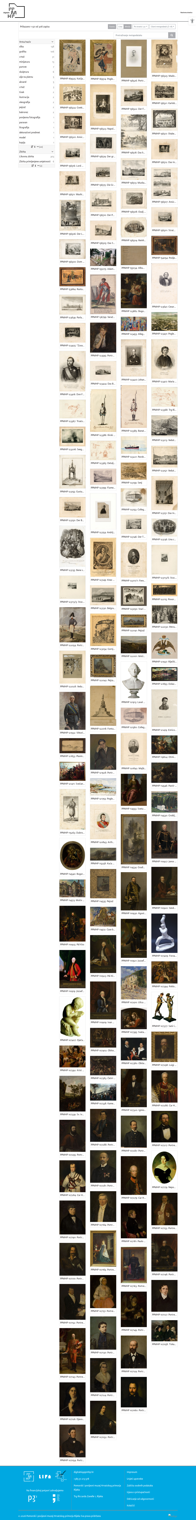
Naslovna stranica (186, 12)
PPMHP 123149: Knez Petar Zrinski (103, 579)
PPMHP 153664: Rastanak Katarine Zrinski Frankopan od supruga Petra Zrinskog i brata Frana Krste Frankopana (73, 289)
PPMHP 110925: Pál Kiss (72, 944)
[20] (41, 146)
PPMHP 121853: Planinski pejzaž (73, 756)
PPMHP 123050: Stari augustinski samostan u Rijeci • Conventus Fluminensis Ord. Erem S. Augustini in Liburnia (134, 608)
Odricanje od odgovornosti (140, 1498)
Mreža (127, 26)
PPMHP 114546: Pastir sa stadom (164, 785)
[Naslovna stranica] (13, 10)
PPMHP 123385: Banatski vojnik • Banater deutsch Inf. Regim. (134, 430)
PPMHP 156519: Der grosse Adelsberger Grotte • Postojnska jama (103, 156)
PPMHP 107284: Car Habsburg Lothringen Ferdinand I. (73, 1195)
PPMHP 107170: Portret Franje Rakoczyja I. (73, 1278)
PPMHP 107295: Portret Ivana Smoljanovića (73, 1154)
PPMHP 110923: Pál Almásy (103, 975)
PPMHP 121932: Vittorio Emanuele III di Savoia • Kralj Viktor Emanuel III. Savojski (73, 732)
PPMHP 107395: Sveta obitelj (134, 1032)
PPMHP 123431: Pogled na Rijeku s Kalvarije (164, 333)
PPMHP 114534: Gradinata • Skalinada (134, 867)
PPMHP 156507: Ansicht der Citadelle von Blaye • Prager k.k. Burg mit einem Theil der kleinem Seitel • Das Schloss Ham (164, 201)
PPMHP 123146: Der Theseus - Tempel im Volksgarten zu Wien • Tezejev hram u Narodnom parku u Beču (134, 536)
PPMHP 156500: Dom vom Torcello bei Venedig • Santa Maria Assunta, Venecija (73, 261)
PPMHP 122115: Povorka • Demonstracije (164, 599)
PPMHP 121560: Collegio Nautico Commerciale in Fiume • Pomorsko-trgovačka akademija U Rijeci (134, 727)
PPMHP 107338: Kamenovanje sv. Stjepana (103, 1103)
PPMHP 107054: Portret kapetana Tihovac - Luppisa (73, 1460)
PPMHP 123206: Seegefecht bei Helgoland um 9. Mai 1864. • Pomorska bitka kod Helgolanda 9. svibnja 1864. (73, 449)
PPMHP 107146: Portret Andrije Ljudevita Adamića (164, 1274)
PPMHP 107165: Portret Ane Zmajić (103, 1269)
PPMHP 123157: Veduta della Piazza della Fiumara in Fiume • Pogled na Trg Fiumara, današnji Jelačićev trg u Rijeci (164, 470)
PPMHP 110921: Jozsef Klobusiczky (134, 960)
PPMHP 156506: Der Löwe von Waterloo (73, 233)
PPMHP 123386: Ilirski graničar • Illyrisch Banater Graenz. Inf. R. (103, 435)
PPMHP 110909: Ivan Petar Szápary (103, 1022)
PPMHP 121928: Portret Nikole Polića (103, 772)
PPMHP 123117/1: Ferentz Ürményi (134, 580)
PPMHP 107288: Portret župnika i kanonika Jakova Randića (103, 1144)
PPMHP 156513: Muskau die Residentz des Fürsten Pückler (134, 182)
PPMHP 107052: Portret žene (103, 1437)
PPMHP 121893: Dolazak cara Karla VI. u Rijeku (164, 683)
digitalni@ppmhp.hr (84, 1472)
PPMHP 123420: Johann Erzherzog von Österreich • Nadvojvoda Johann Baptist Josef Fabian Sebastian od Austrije (134, 379)
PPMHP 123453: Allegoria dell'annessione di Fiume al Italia (134, 334)
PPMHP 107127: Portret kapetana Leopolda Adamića (164, 1314)
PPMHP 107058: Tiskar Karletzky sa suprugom (164, 1344)
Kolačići (131, 1505)
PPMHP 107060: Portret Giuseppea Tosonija (134, 1410)
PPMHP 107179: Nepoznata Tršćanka (164, 1187)
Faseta (112, 26)
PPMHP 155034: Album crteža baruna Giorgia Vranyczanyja (134, 267)
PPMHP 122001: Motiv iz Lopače (134, 656)
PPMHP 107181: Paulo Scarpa (134, 1241)
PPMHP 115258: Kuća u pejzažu (103, 863)
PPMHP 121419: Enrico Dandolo (164, 730)
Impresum (132, 1472)
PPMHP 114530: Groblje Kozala (164, 815)
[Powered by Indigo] (173, 1516)
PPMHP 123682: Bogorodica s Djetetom (134, 311)
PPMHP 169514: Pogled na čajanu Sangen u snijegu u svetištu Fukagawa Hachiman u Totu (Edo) (103, 78)
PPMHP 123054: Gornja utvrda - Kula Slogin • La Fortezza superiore (103, 649)
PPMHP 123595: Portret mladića (103, 355)
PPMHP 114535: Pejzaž (102, 901)
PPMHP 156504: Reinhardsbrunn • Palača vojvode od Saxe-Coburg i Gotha (134, 240)
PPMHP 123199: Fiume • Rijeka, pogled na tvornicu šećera (103, 487)
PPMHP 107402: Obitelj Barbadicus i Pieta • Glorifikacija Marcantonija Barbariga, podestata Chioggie (103, 1050)
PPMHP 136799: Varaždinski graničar (103, 317)
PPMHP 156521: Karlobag (164, 103)
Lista (120, 26)
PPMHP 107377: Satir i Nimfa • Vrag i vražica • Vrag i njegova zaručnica (164, 1026)
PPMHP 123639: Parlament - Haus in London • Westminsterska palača (73, 317)
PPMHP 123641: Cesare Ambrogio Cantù (164, 306)
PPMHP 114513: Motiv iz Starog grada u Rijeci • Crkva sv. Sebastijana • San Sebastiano (73, 900)
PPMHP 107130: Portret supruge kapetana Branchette (103, 1352)
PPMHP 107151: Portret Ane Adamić (103, 1311)
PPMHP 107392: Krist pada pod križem (73, 1070)
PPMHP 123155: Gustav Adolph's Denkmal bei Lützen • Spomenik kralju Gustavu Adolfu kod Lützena (73, 491)
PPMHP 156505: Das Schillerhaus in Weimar (103, 243)
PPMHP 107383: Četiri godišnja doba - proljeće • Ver (103, 1078)
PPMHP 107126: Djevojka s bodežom (73, 1419)
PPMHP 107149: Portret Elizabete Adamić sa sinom (134, 1330)
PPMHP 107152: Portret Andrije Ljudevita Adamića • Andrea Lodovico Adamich (73, 1322)
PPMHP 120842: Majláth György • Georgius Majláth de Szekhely (134, 768)
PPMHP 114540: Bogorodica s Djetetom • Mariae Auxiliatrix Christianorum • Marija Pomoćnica (73, 873)
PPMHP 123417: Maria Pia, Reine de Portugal (164, 381)
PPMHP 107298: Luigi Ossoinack (164, 1065)
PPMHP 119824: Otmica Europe (164, 757)
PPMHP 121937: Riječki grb (164, 661)
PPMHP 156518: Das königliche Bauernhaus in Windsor (134, 152)
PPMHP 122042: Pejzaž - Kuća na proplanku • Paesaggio (103, 680)
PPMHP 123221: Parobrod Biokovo (134, 456)
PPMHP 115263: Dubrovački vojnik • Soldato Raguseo (73, 832)
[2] (41, 165)
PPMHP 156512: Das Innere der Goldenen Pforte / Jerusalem (164, 162)
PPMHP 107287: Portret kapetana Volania (134, 1150)
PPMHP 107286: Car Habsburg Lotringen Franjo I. (164, 1105)
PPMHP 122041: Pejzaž (133, 630)
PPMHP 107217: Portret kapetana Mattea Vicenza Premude (164, 1145)
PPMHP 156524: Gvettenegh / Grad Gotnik (73, 107)
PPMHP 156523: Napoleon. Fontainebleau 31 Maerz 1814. (103, 128)
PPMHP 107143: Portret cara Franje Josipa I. (73, 1376)
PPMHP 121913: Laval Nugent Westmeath (134, 702)
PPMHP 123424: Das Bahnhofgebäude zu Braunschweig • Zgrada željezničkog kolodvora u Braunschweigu (103, 383)
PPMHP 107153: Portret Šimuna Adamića (164, 1228)
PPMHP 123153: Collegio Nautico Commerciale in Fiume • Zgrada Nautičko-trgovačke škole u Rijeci (134, 509)
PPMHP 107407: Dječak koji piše (73, 1040)
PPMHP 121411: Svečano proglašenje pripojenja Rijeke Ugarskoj (73, 783)
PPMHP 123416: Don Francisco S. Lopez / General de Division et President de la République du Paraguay (73, 394)
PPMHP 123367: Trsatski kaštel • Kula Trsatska (73, 421)
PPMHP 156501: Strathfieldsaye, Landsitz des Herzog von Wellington (164, 230)
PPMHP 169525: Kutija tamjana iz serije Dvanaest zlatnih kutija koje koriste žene (73, 78)
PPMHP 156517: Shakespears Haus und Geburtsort (164, 133)
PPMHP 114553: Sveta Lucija (134, 808)
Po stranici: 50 (139, 26)
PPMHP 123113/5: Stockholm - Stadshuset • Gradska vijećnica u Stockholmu (73, 601)
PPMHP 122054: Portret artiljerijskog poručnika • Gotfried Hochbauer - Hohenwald (73, 645)
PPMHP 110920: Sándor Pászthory (164, 908)
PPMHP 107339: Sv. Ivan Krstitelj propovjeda (73, 1114)
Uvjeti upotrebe (135, 1478)
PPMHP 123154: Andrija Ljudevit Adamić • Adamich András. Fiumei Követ (103, 532)
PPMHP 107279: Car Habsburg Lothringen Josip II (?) (134, 1197)
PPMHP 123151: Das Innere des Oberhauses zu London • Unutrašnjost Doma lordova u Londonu (164, 513)
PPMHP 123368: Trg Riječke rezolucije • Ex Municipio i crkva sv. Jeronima (164, 409)
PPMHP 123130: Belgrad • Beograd (103, 608)
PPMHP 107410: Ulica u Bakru (134, 1002)
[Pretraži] (171, 35)
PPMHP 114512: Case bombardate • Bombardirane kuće (103, 929)
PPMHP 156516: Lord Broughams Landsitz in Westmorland (73, 165)
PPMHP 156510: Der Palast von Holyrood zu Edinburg (103, 215)
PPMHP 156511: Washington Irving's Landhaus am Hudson (73, 194)
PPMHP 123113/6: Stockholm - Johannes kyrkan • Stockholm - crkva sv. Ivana (164, 577)
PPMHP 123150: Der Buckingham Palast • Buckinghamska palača (73, 520)
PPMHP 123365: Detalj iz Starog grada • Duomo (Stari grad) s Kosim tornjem (103, 463)
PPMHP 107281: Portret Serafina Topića (103, 1185)
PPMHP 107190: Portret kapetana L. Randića (73, 1237)
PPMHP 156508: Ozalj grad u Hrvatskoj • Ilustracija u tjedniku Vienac (134, 211)
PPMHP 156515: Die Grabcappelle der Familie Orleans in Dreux (103, 184)
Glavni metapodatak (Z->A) (161, 26)
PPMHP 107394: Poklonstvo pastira (164, 986)
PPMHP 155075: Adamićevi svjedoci (103, 268)
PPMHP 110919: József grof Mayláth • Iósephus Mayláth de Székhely (73, 991)
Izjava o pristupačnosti (138, 1492)
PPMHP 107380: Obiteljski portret (134, 1063)
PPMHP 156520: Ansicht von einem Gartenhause (73, 137)
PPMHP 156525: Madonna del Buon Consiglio (164, 75)
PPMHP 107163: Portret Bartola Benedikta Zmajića (134, 1286)
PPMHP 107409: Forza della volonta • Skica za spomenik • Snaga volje (164, 955)
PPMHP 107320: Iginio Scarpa (134, 1110)
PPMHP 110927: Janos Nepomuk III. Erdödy (164, 861)
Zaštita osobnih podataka (140, 1485)
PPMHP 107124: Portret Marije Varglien (103, 1395)
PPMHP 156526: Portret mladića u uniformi (134, 80)
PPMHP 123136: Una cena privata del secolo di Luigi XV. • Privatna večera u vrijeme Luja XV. (164, 539)
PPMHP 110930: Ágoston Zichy (134, 913)
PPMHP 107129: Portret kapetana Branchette (134, 1371)
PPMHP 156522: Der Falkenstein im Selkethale (134, 108)
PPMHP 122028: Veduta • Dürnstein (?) (73, 686)
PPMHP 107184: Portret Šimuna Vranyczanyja (103, 1224)
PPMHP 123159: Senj (132, 482)
